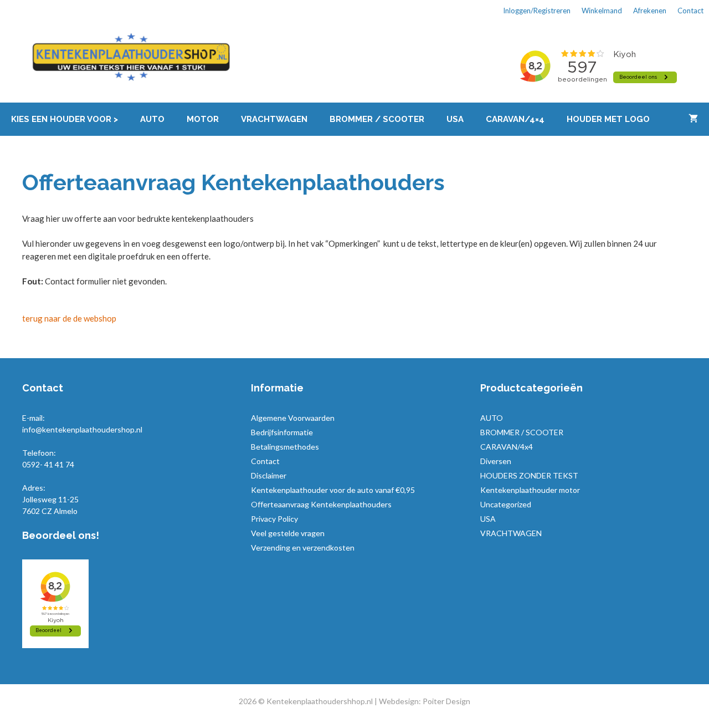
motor (203, 119)
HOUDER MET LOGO (608, 119)
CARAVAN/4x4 (506, 446)
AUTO (152, 119)
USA (455, 119)
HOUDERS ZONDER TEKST (529, 475)
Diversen (495, 461)
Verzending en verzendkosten (302, 547)
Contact (690, 10)
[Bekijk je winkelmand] (693, 119)
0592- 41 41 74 (48, 464)
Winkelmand (602, 10)
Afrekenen (649, 10)
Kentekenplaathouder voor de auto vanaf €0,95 (333, 490)
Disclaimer (268, 475)
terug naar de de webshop (69, 318)
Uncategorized (505, 504)
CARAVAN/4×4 (515, 119)
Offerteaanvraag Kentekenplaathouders (321, 504)
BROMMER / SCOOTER (377, 119)
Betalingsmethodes (285, 446)
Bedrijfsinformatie (282, 432)
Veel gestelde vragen (288, 533)
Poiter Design (446, 701)
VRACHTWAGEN (274, 119)
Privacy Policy (274, 518)
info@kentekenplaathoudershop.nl (82, 429)
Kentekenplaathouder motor (530, 490)
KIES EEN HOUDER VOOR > (64, 119)
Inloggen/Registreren (537, 10)
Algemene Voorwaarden (293, 417)
